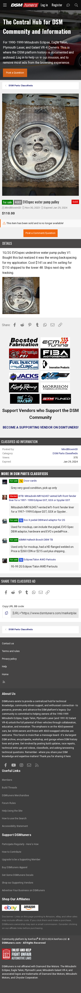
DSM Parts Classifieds (65, 453)
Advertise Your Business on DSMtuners (23, 890)
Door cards (28, 480)
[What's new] (68, 5)
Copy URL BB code (13, 606)
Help (4, 666)
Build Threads (9, 787)
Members (7, 780)
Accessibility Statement (15, 826)
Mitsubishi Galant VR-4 (55, 970)
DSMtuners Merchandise (15, 795)
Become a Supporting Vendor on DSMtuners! (40, 427)
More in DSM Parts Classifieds (24, 473)
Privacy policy (9, 658)
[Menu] (5, 5)
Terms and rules (11, 651)
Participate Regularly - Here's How (20, 844)
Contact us (8, 643)
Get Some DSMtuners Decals (17, 875)
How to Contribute (11, 851)
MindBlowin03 (13, 207)
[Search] (76, 5)
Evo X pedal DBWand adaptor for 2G (42, 520)
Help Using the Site (12, 810)
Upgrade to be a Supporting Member (21, 859)
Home (5, 674)
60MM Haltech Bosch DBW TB (36, 539)
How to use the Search (14, 818)
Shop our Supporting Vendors (17, 882)
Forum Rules (9, 803)
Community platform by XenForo (34, 939)
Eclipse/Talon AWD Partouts (37, 559)
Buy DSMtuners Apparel (14, 867)
